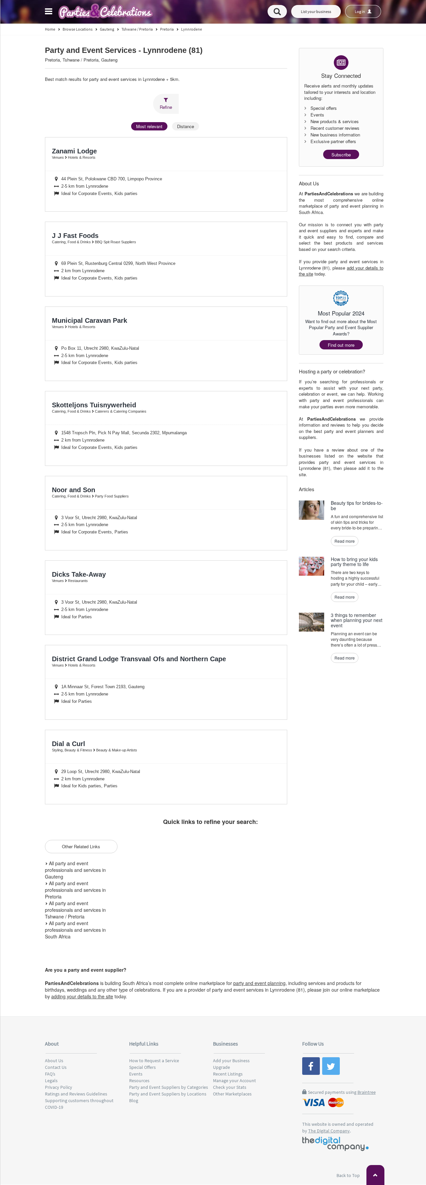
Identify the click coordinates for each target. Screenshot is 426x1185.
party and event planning (259, 983)
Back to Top (348, 1175)
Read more (344, 541)
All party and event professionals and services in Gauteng (75, 870)
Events (135, 1074)
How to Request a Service (154, 1061)
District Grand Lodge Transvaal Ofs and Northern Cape (139, 659)
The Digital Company (329, 1131)
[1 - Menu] (49, 12)
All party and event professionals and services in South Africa (75, 930)
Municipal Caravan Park (89, 320)
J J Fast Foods (75, 235)
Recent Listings (228, 1074)
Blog (133, 1100)
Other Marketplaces (232, 1094)
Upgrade (221, 1067)
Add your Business (231, 1061)
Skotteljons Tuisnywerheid (94, 405)
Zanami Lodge (74, 151)
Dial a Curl (68, 743)
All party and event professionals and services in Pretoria (75, 890)
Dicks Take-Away (79, 574)
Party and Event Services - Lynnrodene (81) (124, 50)
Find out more (341, 345)
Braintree (366, 1092)
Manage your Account (234, 1081)
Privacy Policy (58, 1087)
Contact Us (56, 1067)
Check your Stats (229, 1087)
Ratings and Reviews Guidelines (76, 1094)
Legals (51, 1081)
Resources (139, 1081)
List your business (316, 11)
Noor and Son (73, 490)
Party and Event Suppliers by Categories (168, 1087)
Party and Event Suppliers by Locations (167, 1094)
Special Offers (142, 1067)
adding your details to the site (82, 996)
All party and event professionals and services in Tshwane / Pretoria (75, 910)
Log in (360, 11)
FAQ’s (50, 1074)
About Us (54, 1061)
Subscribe (341, 154)
